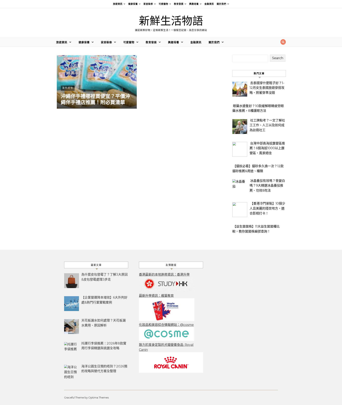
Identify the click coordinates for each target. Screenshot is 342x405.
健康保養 (133, 4)
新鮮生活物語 (171, 21)
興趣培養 (194, 4)
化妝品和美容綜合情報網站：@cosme (166, 325)
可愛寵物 (163, 4)
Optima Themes (98, 397)
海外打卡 (67, 87)
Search (277, 58)
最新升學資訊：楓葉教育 (156, 296)
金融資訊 (209, 4)
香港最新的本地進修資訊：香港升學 (164, 274)
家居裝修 (148, 4)
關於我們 (221, 4)
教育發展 (178, 4)
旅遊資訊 (118, 4)
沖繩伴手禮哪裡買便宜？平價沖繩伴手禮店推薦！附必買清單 (95, 99)
